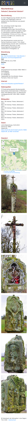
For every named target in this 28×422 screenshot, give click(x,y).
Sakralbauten (21, 56)
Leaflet (13, 170)
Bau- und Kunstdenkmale (8, 56)
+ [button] (3, 142)
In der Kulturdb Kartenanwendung (12, 172)
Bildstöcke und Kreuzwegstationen (11, 57)
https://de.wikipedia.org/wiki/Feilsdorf (12, 83)
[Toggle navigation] (24, 3)
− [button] (3, 144)
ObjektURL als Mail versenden (10, 131)
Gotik (2, 64)
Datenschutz (12, 420)
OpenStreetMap (19, 170)
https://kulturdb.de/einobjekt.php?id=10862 (14, 130)
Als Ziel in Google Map (9, 171)
